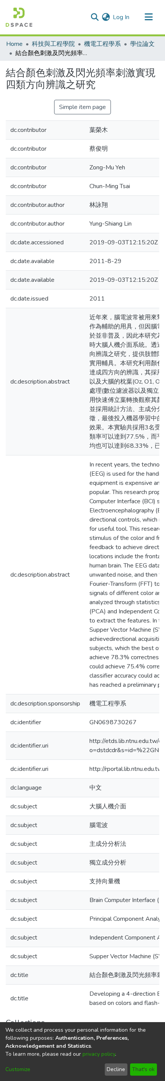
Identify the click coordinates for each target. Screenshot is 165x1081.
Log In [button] (121, 17)
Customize (17, 1069)
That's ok (143, 1069)
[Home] (19, 17)
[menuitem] (106, 17)
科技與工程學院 (53, 44)
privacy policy (98, 1054)
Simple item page (82, 107)
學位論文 (142, 44)
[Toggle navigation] (148, 17)
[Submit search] (94, 17)
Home (14, 44)
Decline (116, 1069)
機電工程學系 (102, 44)
